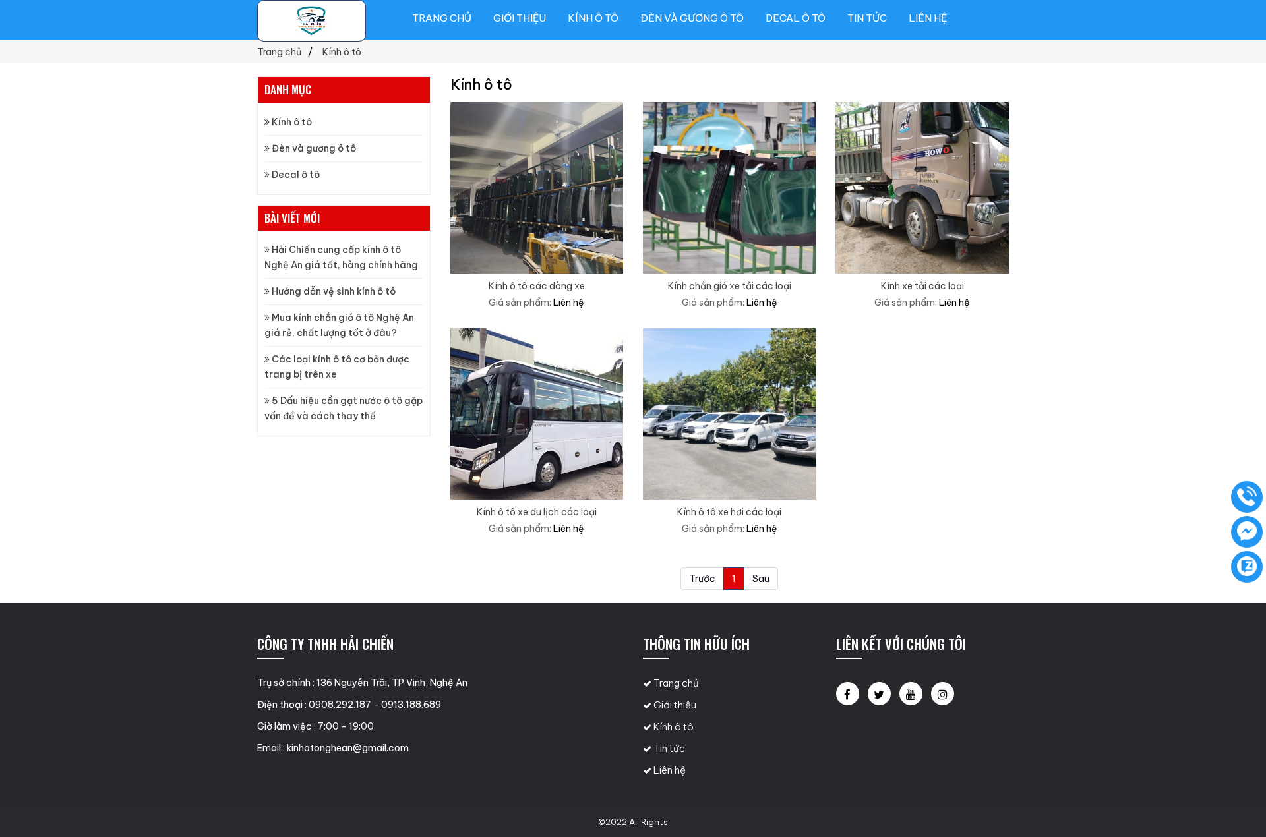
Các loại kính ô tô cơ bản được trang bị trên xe (336, 366)
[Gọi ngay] (1247, 497)
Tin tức (867, 18)
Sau (760, 579)
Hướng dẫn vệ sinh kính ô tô (333, 291)
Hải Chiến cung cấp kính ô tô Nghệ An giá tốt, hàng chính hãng (341, 257)
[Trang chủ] (311, 21)
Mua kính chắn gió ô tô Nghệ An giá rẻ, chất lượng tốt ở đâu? (339, 325)
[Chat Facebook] (1247, 532)
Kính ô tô (593, 18)
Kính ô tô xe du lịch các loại (537, 512)
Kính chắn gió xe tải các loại (729, 286)
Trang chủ (441, 18)
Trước (702, 579)
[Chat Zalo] (1247, 567)
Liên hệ (928, 18)
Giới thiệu (519, 18)
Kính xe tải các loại (922, 286)
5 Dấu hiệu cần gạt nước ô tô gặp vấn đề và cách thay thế (343, 408)
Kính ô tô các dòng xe (537, 286)
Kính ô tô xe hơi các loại (729, 512)
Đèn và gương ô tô (692, 18)
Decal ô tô (796, 18)
